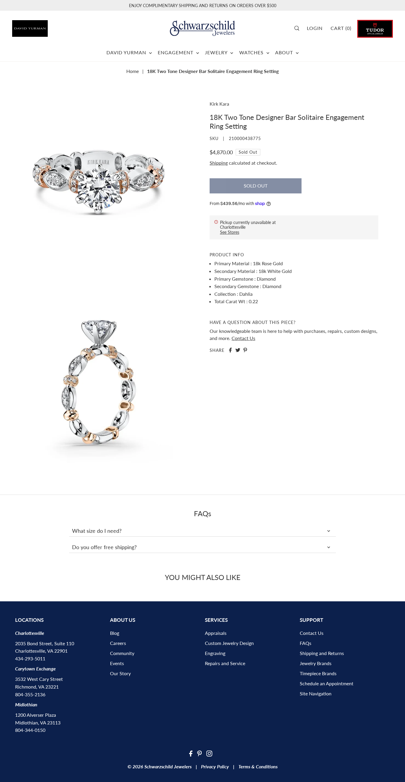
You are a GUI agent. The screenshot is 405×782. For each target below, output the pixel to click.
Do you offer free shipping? (104, 547)
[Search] (298, 28)
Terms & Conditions (258, 766)
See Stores (229, 231)
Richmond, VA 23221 (37, 686)
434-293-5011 (30, 658)
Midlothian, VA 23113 (37, 722)
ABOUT (284, 52)
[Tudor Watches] (375, 28)
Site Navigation (315, 693)
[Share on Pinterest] (245, 350)
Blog (114, 633)
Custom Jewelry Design (229, 643)
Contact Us (243, 338)
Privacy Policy (215, 766)
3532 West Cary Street (39, 679)
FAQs (305, 643)
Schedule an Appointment (326, 683)
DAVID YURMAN (127, 52)
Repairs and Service (225, 663)
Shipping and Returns (322, 653)
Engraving (215, 653)
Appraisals (216, 633)
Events (117, 663)
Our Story (120, 673)
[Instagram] (209, 752)
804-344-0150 (30, 730)
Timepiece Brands (318, 673)
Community (122, 653)
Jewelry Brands (315, 663)
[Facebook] (190, 752)
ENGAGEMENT (176, 52)
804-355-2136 (30, 694)
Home (132, 71)
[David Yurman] (42, 26)
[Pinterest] (199, 752)
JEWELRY (217, 52)
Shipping (219, 163)
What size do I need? (97, 530)
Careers (118, 643)
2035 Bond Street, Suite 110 (44, 643)
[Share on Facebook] (230, 350)
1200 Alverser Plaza (35, 715)
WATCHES (252, 52)
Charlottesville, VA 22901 (41, 651)
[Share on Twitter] (237, 350)
